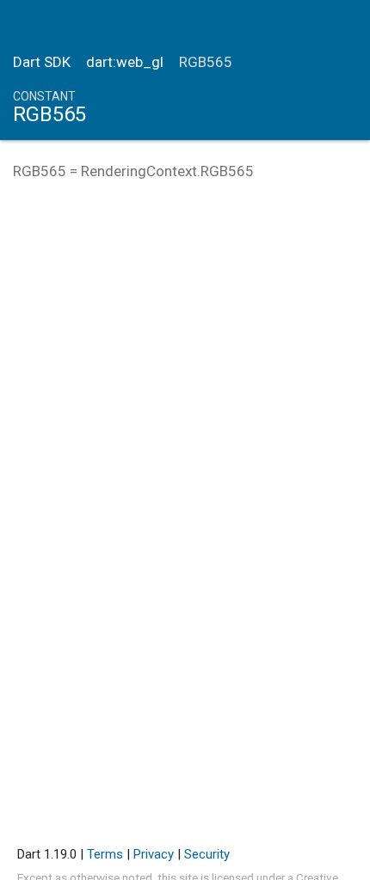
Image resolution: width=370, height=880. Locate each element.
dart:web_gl (124, 61)
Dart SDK (42, 61)
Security (207, 854)
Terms (105, 854)
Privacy (153, 854)
